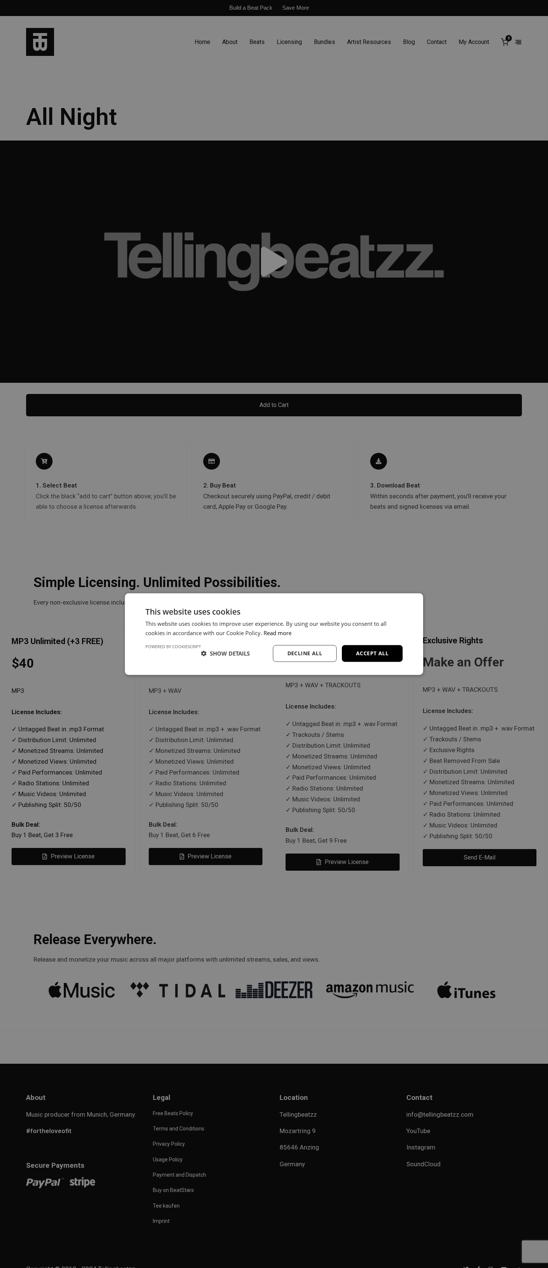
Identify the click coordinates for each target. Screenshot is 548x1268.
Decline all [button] (304, 653)
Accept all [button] (372, 653)
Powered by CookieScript (173, 646)
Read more (278, 633)
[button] (225, 653)
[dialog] (274, 634)
